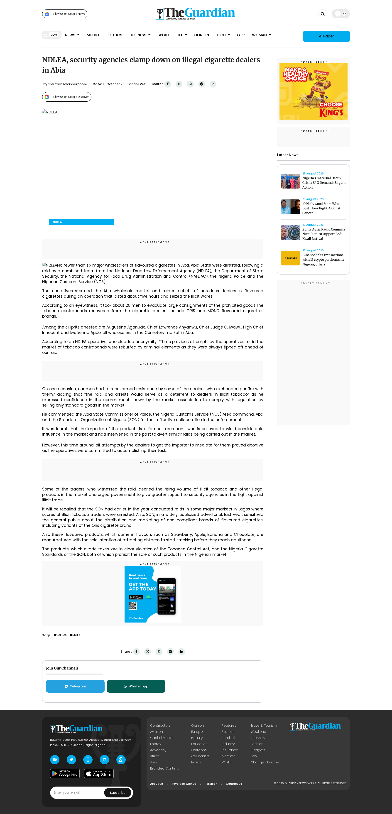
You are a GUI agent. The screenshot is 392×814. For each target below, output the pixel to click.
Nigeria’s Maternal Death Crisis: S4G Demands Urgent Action (324, 183)
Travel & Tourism (264, 725)
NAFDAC (61, 635)
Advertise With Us (184, 784)
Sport (163, 35)
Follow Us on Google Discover (70, 97)
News (70, 35)
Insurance (230, 750)
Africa (154, 756)
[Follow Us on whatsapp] (121, 759)
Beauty (197, 738)
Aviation (156, 731)
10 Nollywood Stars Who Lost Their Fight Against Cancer (321, 208)
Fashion (228, 731)
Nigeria (197, 762)
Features (229, 725)
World (226, 762)
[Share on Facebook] (168, 84)
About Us (156, 784)
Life (180, 35)
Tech (221, 35)
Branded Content (164, 768)
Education (199, 744)
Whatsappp (138, 686)
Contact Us (234, 784)
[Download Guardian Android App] (65, 773)
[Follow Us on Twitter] (71, 759)
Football (228, 738)
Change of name (265, 762)
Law (254, 756)
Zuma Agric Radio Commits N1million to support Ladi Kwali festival (323, 234)
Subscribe (117, 792)
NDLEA (76, 635)
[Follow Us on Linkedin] (104, 759)
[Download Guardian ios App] (99, 773)
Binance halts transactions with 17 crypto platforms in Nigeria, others (323, 260)
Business (138, 35)
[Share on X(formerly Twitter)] (179, 84)
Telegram (78, 686)
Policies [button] (210, 784)
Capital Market (162, 738)
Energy (155, 744)
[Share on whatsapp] (190, 84)
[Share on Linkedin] (213, 84)
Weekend (258, 731)
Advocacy (158, 750)
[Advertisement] (313, 353)
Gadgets (258, 750)
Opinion (201, 35)
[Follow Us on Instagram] (88, 759)
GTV (241, 35)
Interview (258, 738)
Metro (93, 35)
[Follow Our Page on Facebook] (54, 759)
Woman (260, 35)
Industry (228, 744)
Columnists (200, 756)
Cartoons (199, 750)
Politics (114, 35)
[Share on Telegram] (201, 84)
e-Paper (326, 36)
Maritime (229, 756)
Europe (197, 731)
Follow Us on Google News (68, 14)
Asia (153, 762)
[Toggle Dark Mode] (341, 13)
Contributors (160, 725)
